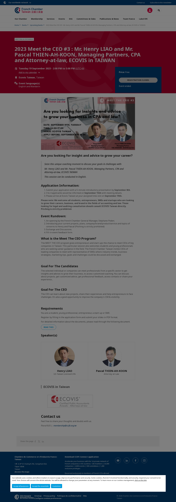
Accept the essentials (40, 486)
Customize (56, 486)
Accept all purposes (21, 486)
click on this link (141, 480)
